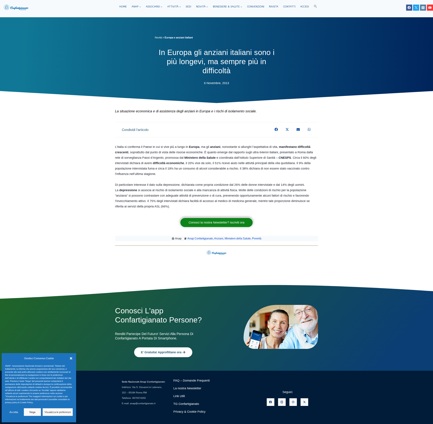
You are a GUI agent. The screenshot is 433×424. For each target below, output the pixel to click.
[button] (71, 358)
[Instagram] (423, 8)
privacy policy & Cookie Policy (19, 402)
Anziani (218, 238)
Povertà (256, 238)
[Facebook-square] (270, 402)
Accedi (304, 6)
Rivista (273, 6)
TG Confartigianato (186, 404)
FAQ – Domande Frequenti (191, 380)
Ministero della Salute (238, 238)
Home (123, 6)
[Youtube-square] (282, 402)
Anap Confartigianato (200, 238)
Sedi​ (188, 6)
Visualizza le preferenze (57, 412)
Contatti (289, 6)
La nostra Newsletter (187, 388)
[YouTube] (430, 8)
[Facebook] (409, 8)
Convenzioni (255, 6)
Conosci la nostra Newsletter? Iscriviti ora (216, 222)
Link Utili (179, 396)
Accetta (13, 412)
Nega (32, 412)
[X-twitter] (304, 402)
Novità (158, 37)
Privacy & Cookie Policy (189, 411)
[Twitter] (416, 8)
